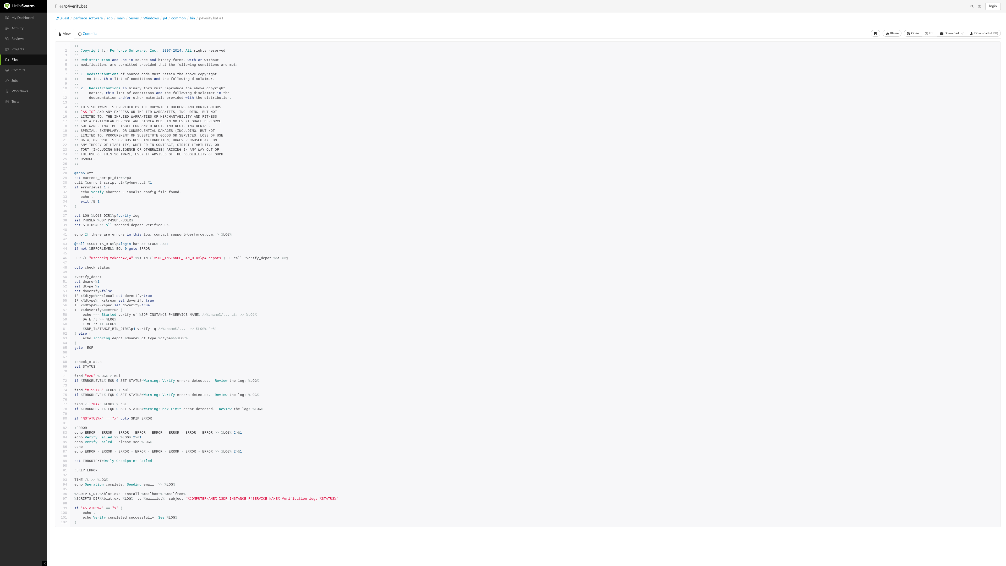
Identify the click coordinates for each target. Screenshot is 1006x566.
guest (65, 18)
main (121, 18)
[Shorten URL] (875, 33)
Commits (89, 34)
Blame (894, 33)
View (66, 34)
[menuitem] (23, 18)
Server (134, 18)
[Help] (979, 6)
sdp (110, 18)
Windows (151, 18)
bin (192, 18)
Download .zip (954, 33)
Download (986, 33)
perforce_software (88, 18)
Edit (931, 33)
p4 (165, 18)
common (178, 18)
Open (914, 33)
